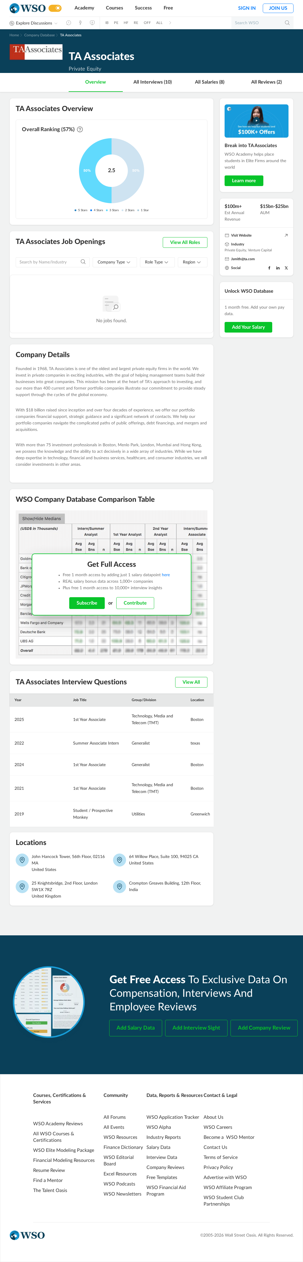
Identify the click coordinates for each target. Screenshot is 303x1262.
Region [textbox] (189, 262)
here (166, 575)
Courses (114, 8)
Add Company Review (264, 1028)
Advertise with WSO (225, 1177)
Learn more (244, 180)
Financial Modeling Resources (64, 1160)
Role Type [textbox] (154, 262)
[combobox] (115, 262)
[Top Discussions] (80, 22)
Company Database (39, 35)
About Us (213, 1117)
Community (116, 1095)
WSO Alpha (158, 1127)
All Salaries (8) (209, 82)
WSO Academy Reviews (58, 1123)
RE (136, 23)
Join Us (278, 8)
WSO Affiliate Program (228, 1187)
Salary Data (158, 1147)
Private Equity (235, 250)
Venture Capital (260, 250)
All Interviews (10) (152, 82)
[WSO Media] (92, 22)
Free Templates (161, 1177)
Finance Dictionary (123, 1147)
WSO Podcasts (119, 1184)
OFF (147, 23)
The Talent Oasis (50, 1190)
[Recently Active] (68, 22)
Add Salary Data (136, 1028)
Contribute (135, 603)
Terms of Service (221, 1157)
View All (191, 682)
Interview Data (161, 1157)
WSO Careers (218, 1127)
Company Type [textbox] (111, 262)
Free (168, 8)
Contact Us (215, 1147)
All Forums (115, 1117)
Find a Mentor (48, 1180)
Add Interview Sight (196, 1028)
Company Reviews (165, 1167)
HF (126, 23)
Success (143, 8)
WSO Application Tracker (172, 1117)
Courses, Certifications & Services (59, 1098)
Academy (84, 8)
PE (116, 23)
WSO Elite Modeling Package (63, 1150)
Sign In (247, 8)
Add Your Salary (248, 327)
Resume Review (49, 1170)
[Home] (27, 8)
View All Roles (185, 242)
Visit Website (241, 235)
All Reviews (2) (266, 82)
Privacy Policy (218, 1167)
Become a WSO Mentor (229, 1137)
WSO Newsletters (122, 1194)
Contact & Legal (220, 1095)
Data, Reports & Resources (174, 1095)
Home (14, 35)
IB (107, 23)
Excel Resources (120, 1174)
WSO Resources (120, 1137)
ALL (159, 23)
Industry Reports (163, 1137)
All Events (114, 1127)
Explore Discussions (34, 23)
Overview (95, 82)
